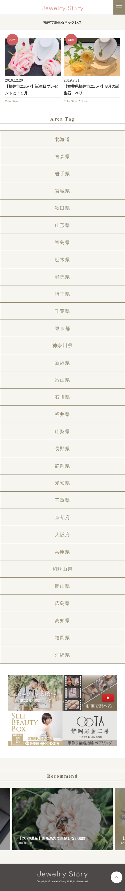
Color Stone (12, 101)
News (84, 101)
